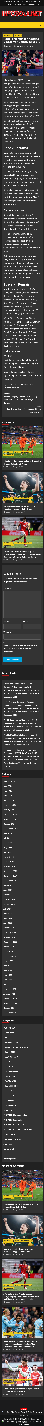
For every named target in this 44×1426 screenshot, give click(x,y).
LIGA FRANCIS (9, 1081)
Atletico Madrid (21, 385)
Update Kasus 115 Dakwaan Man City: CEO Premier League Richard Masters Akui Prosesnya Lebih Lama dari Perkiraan (20, 1344)
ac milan (11, 385)
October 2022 (9, 951)
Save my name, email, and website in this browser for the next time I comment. (20, 648)
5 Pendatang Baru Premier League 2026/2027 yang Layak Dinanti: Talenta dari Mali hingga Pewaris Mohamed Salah (22, 554)
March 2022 (8, 984)
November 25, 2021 (22, 46)
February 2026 (9, 805)
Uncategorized (9, 1158)
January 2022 (9, 994)
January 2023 (9, 937)
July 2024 (7, 885)
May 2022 (7, 975)
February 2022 (9, 989)
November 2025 (10, 819)
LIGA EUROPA (9, 1076)
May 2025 (7, 847)
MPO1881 (7, 1110)
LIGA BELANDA (10, 1062)
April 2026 (7, 795)
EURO (5, 1037)
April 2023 (7, 923)
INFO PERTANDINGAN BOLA (28, 1)
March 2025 (8, 857)
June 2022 (7, 970)
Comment (8, 588)
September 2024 (10, 880)
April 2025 (7, 852)
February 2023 (9, 932)
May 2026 (7, 791)
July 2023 (7, 909)
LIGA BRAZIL (8, 1066)
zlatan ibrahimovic (12, 388)
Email (26, 621)
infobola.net (9, 46)
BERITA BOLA (9, 1)
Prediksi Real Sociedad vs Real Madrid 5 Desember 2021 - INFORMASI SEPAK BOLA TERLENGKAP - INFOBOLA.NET (22, 738)
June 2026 (7, 786)
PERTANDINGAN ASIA (12, 1120)
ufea (5, 1154)
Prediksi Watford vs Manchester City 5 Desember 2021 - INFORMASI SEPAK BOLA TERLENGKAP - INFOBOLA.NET (22, 723)
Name (6, 621)
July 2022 (7, 965)
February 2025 (9, 862)
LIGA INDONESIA (10, 1086)
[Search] (39, 25)
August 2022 (9, 961)
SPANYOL (7, 1144)
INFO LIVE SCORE (13, 4)
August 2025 (9, 833)
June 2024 (7, 890)
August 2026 (9, 781)
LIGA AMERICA (9, 1052)
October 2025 (9, 824)
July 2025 (7, 838)
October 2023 (9, 904)
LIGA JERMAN (9, 1100)
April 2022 (7, 980)
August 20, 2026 (19, 467)
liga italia (30, 385)
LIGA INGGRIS (8, 455)
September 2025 (10, 828)
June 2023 (7, 913)
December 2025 (10, 814)
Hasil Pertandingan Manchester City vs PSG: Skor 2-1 (23, 409)
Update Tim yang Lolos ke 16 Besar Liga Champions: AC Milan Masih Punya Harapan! (22, 375)
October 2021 (9, 1008)
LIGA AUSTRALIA (10, 1057)
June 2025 (7, 843)
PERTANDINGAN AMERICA (15, 1115)
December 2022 (10, 942)
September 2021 (10, 1013)
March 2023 (8, 928)
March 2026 (8, 800)
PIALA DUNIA (9, 1134)
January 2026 (9, 810)
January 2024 (9, 899)
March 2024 (8, 895)
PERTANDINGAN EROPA (13, 1125)
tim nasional (8, 1149)
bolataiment (8, 1033)
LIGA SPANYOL (9, 1105)
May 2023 (7, 918)
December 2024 (10, 871)
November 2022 (10, 947)
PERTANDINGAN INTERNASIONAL (18, 1129)
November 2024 (10, 876)
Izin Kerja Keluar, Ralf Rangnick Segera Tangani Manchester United (21, 763)
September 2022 (10, 956)
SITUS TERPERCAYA (30, 4)
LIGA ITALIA (18, 35)
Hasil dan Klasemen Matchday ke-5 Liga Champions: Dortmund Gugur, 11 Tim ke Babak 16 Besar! (21, 364)
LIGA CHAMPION (10, 1071)
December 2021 (10, 998)
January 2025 (9, 866)
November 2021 (10, 1003)
